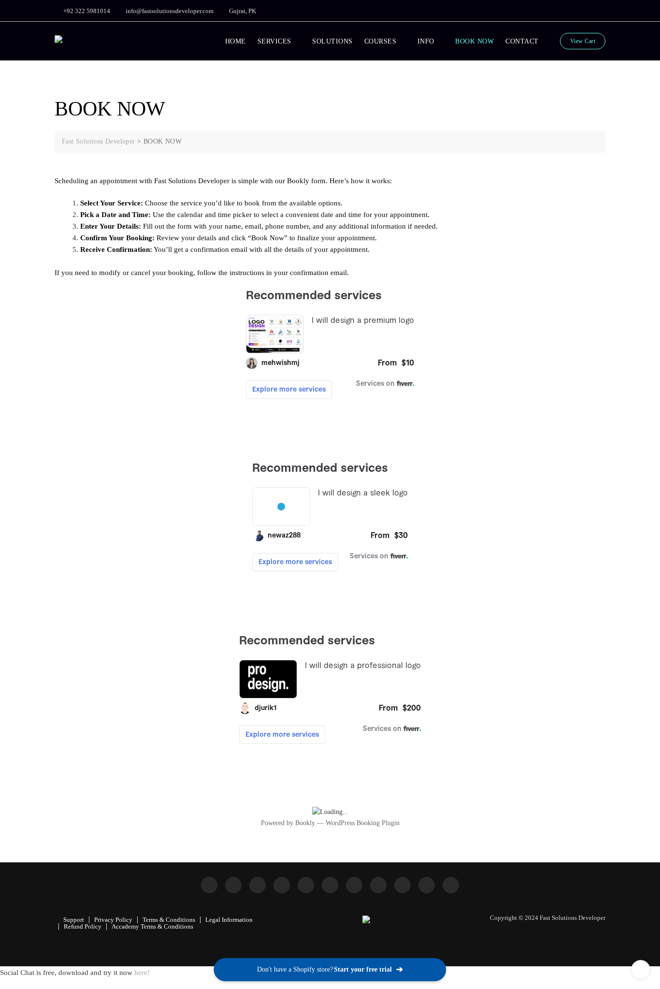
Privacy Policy (113, 919)
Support (73, 919)
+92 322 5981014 (86, 11)
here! (142, 972)
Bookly (305, 823)
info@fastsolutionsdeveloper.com (169, 11)
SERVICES (274, 41)
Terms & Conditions (169, 919)
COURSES (380, 41)
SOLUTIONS (332, 41)
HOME (235, 41)
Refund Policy (82, 926)
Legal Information (229, 919)
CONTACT (522, 41)
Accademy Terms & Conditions (152, 926)
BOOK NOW (474, 41)
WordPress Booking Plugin (363, 823)
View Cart (583, 41)
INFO (425, 41)
